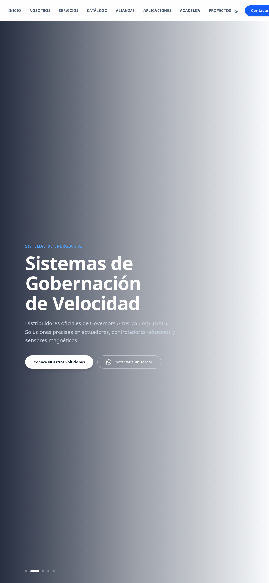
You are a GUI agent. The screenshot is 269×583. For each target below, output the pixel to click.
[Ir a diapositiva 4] (48, 571)
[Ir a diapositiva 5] (54, 571)
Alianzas (125, 10)
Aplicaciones (157, 10)
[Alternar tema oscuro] (236, 10)
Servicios (69, 10)
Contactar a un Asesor (132, 361)
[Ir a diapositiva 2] (34, 571)
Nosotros (39, 10)
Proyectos (220, 10)
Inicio (14, 10)
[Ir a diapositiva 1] (26, 571)
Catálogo (97, 10)
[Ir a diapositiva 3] (43, 571)
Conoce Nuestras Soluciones (59, 361)
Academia (190, 10)
